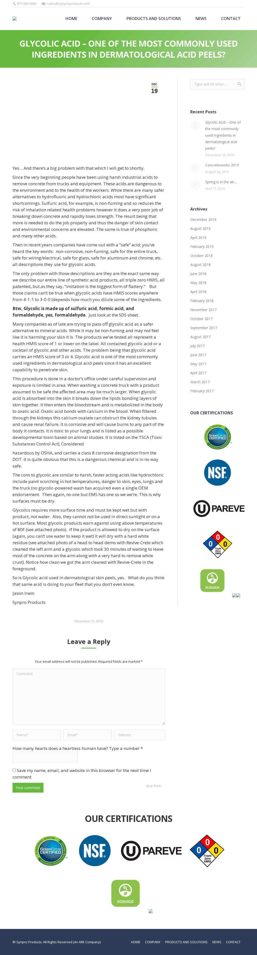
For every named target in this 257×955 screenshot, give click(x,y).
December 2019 (203, 219)
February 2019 (202, 246)
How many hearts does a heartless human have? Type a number (78, 748)
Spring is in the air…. (221, 181)
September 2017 (203, 327)
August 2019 (200, 228)
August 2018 (200, 264)
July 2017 (197, 345)
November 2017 (203, 309)
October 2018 (201, 255)
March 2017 (200, 381)
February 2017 (202, 391)
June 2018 (198, 273)
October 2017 (201, 318)
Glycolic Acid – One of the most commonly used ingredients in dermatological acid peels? (223, 135)
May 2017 (198, 363)
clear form (153, 786)
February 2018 (202, 300)
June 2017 (198, 354)
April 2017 (198, 372)
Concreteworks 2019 (222, 165)
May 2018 (198, 282)
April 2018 (198, 291)
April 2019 (198, 237)
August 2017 (200, 336)
